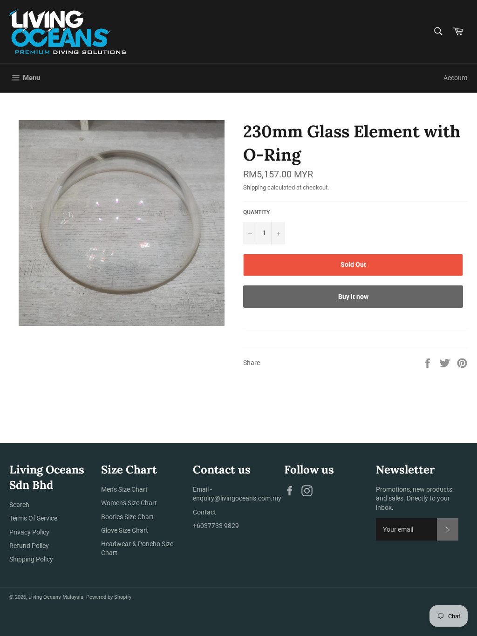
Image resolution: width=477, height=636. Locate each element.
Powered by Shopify (108, 597)
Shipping (254, 187)
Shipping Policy (31, 559)
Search (19, 504)
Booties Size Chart (127, 517)
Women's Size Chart (129, 503)
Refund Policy (29, 545)
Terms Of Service (33, 518)
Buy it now (353, 296)
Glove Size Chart (124, 530)
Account (455, 77)
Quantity (256, 212)
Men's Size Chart (124, 489)
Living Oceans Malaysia (55, 597)
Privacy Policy (29, 532)
